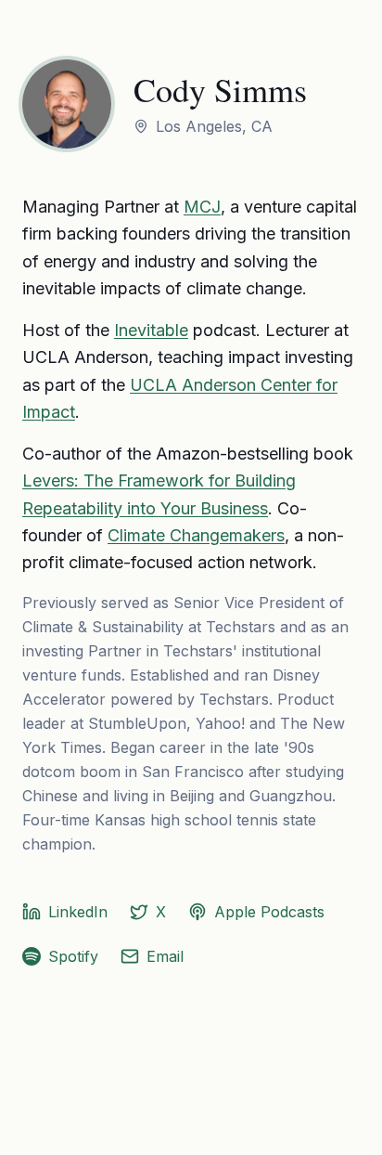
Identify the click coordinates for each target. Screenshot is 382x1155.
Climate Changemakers (196, 535)
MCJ (202, 206)
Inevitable (151, 330)
